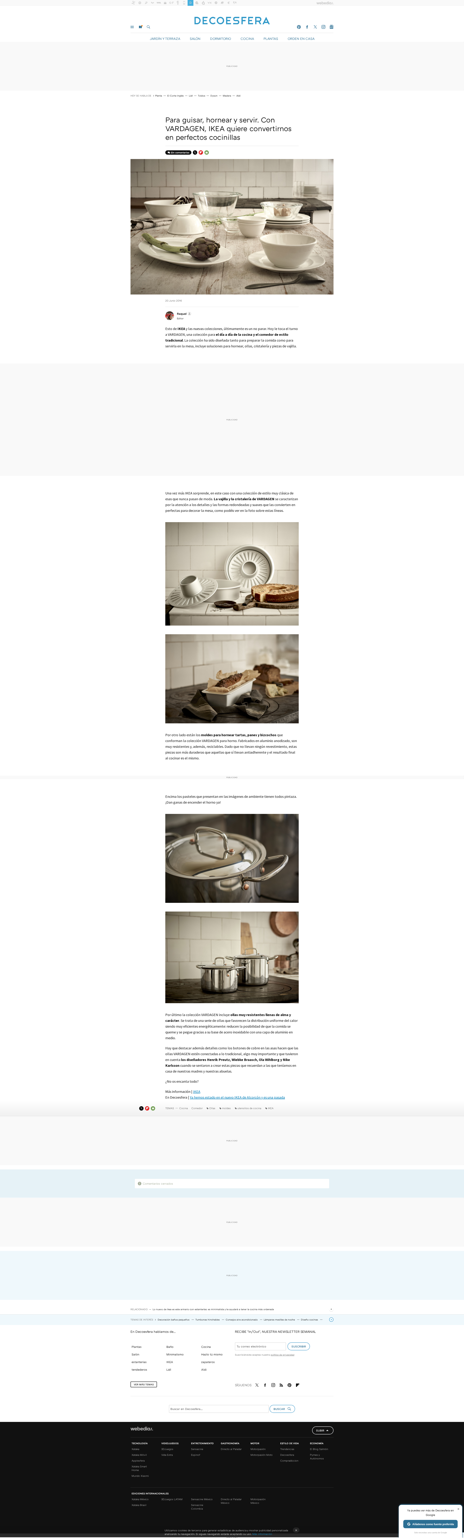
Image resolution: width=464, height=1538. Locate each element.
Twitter (315, 27)
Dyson (214, 95)
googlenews (331, 27)
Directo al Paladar (231, 1449)
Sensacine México (202, 1499)
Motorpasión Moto (261, 1454)
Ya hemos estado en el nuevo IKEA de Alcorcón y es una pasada (237, 1097)
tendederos (139, 1369)
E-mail (206, 152)
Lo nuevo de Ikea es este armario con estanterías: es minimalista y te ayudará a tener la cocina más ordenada (213, 1309)
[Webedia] (141, 1428)
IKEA (196, 1091)
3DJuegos (167, 1449)
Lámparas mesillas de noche (280, 1319)
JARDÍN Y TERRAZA (165, 39)
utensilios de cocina (249, 1108)
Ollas (212, 1108)
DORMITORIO (220, 39)
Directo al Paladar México (231, 1501)
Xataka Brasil (139, 1504)
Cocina (183, 1108)
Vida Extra (167, 1454)
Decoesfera (287, 1454)
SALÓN (195, 39)
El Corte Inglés (175, 95)
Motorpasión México (258, 1501)
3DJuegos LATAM (172, 1499)
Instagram (323, 27)
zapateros (208, 1362)
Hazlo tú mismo (212, 1354)
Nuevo (140, 27)
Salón (135, 1354)
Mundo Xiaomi (140, 1475)
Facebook (307, 27)
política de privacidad (282, 1354)
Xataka (135, 1449)
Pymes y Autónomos (317, 1456)
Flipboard (201, 152)
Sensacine (197, 1449)
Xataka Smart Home (139, 1468)
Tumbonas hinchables (207, 1319)
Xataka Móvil (139, 1454)
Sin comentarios (180, 152)
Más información (262, 1533)
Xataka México (140, 1499)
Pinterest (299, 27)
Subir (320, 1430)
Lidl (191, 95)
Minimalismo (175, 1354)
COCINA (247, 39)
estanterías (139, 1362)
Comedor (197, 1108)
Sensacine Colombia (197, 1506)
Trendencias (287, 1449)
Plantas (137, 1347)
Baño (169, 1347)
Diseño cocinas (310, 1319)
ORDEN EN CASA (301, 39)
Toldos (201, 95)
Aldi (238, 95)
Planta (158, 95)
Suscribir (298, 1346)
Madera (227, 95)
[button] (183, 314)
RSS (281, 1384)
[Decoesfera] (232, 18)
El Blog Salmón (319, 1449)
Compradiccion (289, 1460)
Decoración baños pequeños (174, 1319)
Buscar (148, 27)
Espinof (195, 1454)
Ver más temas (144, 1384)
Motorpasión (258, 1449)
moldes (226, 1108)
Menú (132, 27)
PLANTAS (271, 39)
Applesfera (138, 1460)
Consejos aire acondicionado (242, 1319)
